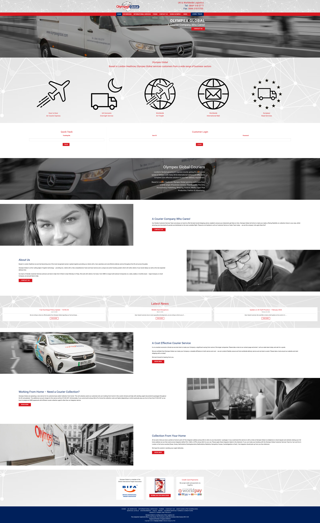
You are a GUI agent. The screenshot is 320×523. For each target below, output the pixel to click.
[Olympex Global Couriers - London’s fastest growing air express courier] (128, 6)
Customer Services (36, 274)
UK (175, 175)
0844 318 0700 (195, 8)
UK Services (127, 14)
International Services (142, 14)
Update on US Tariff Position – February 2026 (266, 310)
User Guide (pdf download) (187, 509)
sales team (266, 347)
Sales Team (233, 225)
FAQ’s (155, 510)
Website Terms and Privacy (160, 512)
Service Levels (133, 510)
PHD (174, 520)
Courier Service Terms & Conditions (178, 510)
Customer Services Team (166, 223)
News (185, 14)
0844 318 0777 (196, 5)
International (183, 175)
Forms (155, 14)
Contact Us (163, 14)
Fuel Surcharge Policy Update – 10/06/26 (54, 310)
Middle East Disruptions (160, 310)
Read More (54, 318)
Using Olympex (175, 14)
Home (119, 14)
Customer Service (222, 225)
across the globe (143, 264)
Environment (145, 510)
